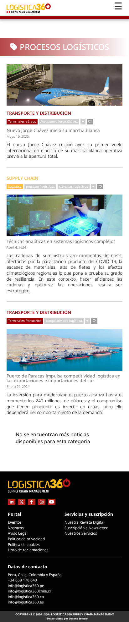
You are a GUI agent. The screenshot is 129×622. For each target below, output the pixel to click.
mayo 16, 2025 (18, 136)
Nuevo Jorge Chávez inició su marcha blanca (53, 130)
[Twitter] (21, 502)
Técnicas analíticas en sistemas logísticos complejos (61, 241)
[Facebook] (31, 502)
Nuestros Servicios (80, 533)
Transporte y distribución (39, 113)
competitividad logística (64, 320)
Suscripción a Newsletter (86, 528)
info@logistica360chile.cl (29, 591)
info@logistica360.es (26, 602)
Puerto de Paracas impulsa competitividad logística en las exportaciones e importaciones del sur (64, 378)
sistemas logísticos (73, 186)
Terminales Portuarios (24, 320)
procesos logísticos (40, 186)
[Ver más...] (82, 121)
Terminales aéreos (22, 121)
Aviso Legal (18, 533)
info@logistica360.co (26, 596)
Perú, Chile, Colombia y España (35, 574)
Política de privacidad (26, 539)
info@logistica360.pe (26, 585)
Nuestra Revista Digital (84, 522)
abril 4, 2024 (16, 247)
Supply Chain (22, 178)
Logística (15, 186)
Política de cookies (24, 544)
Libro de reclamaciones (28, 550)
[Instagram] (41, 502)
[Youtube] (51, 502)
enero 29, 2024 (18, 386)
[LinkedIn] (11, 502)
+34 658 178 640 (22, 580)
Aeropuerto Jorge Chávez (59, 121)
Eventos (15, 522)
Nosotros (16, 528)
